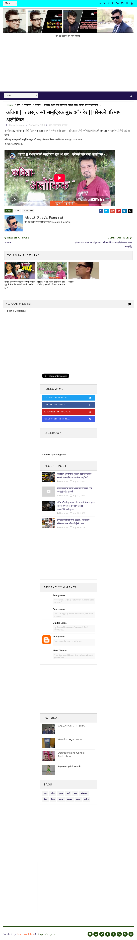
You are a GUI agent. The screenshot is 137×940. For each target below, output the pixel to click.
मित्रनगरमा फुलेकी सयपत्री (69, 766)
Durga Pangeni (46, 934)
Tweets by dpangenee (54, 454)
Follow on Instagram (57, 419)
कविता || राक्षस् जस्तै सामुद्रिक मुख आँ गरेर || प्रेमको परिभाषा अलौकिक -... (51, 285)
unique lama (59, 622)
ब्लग (18, 105)
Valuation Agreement (70, 739)
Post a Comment (16, 310)
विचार (45, 799)
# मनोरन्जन (28, 210)
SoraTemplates (25, 934)
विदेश (53, 799)
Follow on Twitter (56, 398)
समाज (78, 799)
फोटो (68, 793)
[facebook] (108, 3)
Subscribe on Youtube (57, 412)
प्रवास (61, 793)
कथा (45, 793)
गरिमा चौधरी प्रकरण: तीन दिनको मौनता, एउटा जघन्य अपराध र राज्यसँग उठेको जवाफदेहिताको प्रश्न (76, 506)
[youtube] (131, 3)
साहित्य (37, 105)
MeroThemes (60, 650)
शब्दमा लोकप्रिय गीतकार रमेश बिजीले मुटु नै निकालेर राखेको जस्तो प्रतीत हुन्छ (20, 285)
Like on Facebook (54, 405)
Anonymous (59, 595)
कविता (71, 282)
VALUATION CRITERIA (71, 725)
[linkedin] (100, 3)
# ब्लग (17, 210)
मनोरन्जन (27, 105)
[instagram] (122, 3)
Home (10, 105)
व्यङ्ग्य (61, 799)
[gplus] (117, 3)
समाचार (69, 799)
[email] (127, 3)
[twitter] (104, 3)
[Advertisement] (68, 66)
